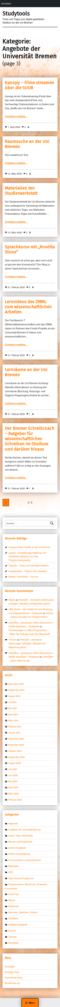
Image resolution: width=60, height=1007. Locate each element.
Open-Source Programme (21, 878)
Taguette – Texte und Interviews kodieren (28, 565)
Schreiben (13, 918)
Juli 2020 (12, 769)
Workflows (13, 942)
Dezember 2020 (16, 738)
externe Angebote (17, 847)
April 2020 (13, 787)
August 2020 (14, 763)
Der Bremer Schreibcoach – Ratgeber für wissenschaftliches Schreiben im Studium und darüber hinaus (29, 438)
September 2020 (16, 757)
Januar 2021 (14, 732)
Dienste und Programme (20, 841)
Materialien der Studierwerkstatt (21, 190)
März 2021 (13, 720)
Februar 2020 (15, 799)
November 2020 (16, 744)
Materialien (13, 866)
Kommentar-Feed (13, 977)
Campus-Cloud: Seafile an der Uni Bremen (29, 547)
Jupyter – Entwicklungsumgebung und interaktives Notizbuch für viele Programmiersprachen (27, 556)
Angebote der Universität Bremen (24, 829)
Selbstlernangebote (17, 924)
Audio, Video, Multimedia (20, 835)
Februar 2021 (15, 726)
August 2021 (14, 696)
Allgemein (13, 823)
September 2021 (16, 690)
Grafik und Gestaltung (19, 853)
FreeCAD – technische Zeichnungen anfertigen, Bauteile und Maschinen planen (26, 643)
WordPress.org (12, 983)
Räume (11, 900)
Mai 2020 (12, 781)
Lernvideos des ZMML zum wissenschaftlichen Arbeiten (28, 307)
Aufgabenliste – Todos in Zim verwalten (27, 571)
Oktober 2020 (15, 750)
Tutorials (12, 936)
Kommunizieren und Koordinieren (24, 860)
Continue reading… (16, 116)
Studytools (16, 13)
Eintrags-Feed (12, 972)
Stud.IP (12, 930)
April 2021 (13, 714)
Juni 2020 (13, 775)
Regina (11, 599)
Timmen (12, 639)
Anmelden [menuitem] (6, 3)
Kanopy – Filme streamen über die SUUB (29, 85)
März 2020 (13, 793)
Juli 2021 (12, 702)
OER (10, 872)
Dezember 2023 (16, 683)
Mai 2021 (12, 708)
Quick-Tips (13, 894)
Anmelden (10, 966)
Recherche (13, 906)
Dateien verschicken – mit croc (23, 576)
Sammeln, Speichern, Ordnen (23, 912)
